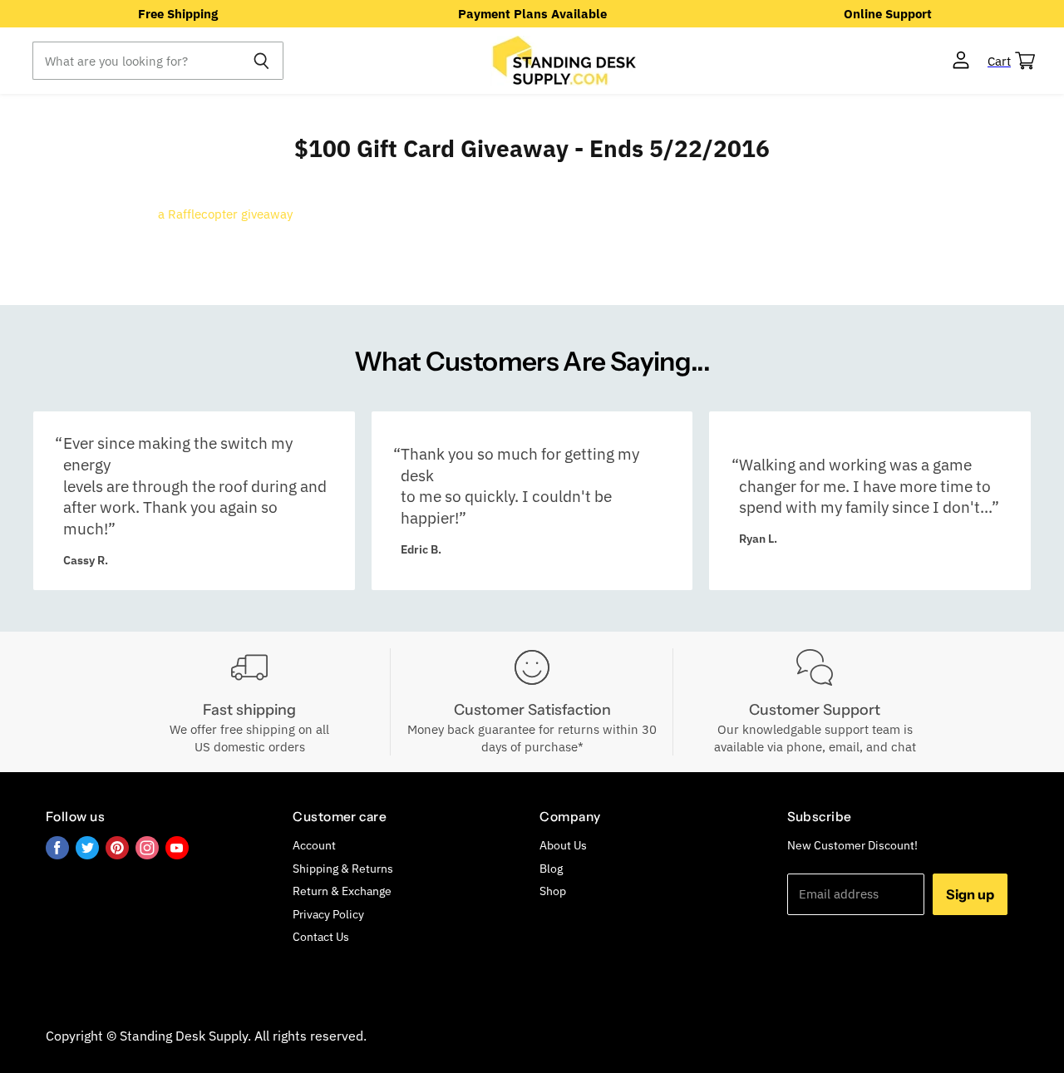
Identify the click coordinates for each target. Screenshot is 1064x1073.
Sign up (970, 894)
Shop (552, 891)
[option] (177, 13)
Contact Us (321, 936)
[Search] (261, 61)
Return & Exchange (342, 891)
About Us (563, 845)
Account (314, 845)
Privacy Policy (328, 914)
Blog (551, 868)
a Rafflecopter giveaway (225, 214)
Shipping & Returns (343, 868)
